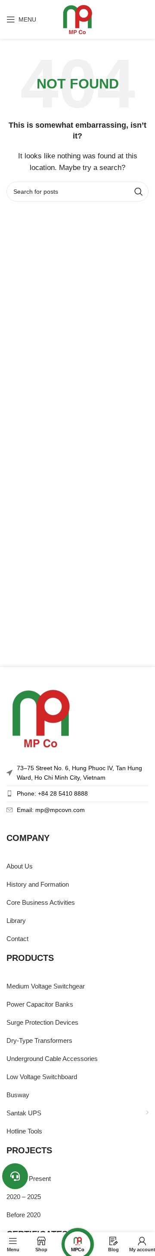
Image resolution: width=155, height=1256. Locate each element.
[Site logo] (77, 18)
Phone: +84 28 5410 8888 (52, 793)
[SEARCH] (139, 191)
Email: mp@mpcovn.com (51, 809)
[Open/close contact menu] (15, 1176)
